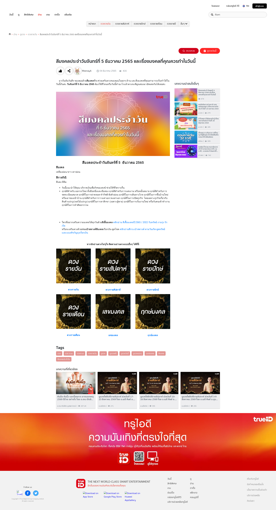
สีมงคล (161, 353)
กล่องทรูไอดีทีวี (174, 497)
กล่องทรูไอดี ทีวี (232, 5)
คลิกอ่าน (118, 222)
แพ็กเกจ (193, 492)
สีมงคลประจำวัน (63, 359)
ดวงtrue (80, 353)
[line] (20, 493)
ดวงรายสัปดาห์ (122, 23)
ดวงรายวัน (106, 23)
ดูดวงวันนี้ (211, 50)
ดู (18, 14)
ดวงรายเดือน (156, 23)
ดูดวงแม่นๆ (137, 353)
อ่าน (40, 14)
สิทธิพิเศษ (28, 14)
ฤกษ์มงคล (150, 353)
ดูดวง (22, 34)
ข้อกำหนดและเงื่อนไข (255, 484)
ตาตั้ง (57, 14)
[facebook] (28, 493)
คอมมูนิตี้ (194, 497)
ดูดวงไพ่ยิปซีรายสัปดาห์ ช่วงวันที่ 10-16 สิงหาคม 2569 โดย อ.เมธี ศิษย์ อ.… (158, 398)
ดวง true (69, 353)
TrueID (17, 5)
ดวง (59, 353)
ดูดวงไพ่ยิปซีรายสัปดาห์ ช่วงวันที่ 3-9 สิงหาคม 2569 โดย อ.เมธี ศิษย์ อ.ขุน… (200, 398)
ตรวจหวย (190, 50)
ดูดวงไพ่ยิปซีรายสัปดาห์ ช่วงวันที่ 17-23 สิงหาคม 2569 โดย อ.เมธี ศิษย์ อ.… (117, 398)
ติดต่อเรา (250, 501)
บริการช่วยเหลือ (253, 495)
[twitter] (36, 493)
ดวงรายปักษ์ (139, 23)
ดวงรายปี (171, 23)
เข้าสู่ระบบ (259, 6)
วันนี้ (11, 14)
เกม (48, 14)
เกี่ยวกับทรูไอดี (253, 478)
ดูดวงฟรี (113, 353)
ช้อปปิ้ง (170, 492)
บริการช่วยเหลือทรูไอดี (177, 502)
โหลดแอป (216, 5)
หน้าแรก (92, 23)
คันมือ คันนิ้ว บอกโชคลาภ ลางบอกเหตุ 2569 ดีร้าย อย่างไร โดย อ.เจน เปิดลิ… (75, 398)
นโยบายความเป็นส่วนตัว (257, 489)
